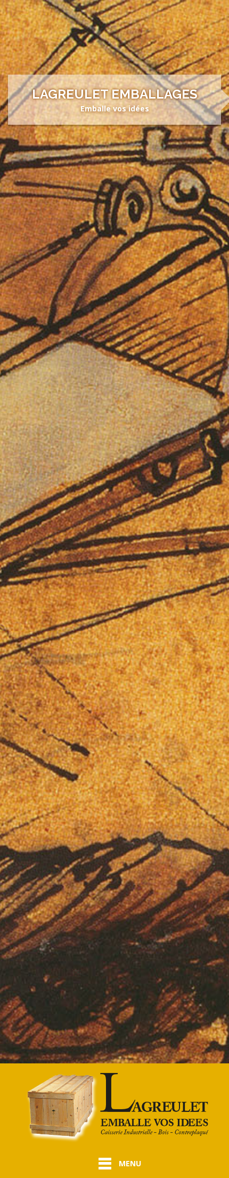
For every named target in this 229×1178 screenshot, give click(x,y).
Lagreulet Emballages (115, 94)
